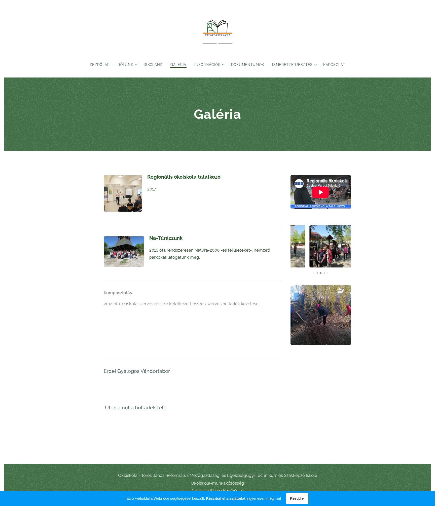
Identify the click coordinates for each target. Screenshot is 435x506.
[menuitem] (102, 64)
